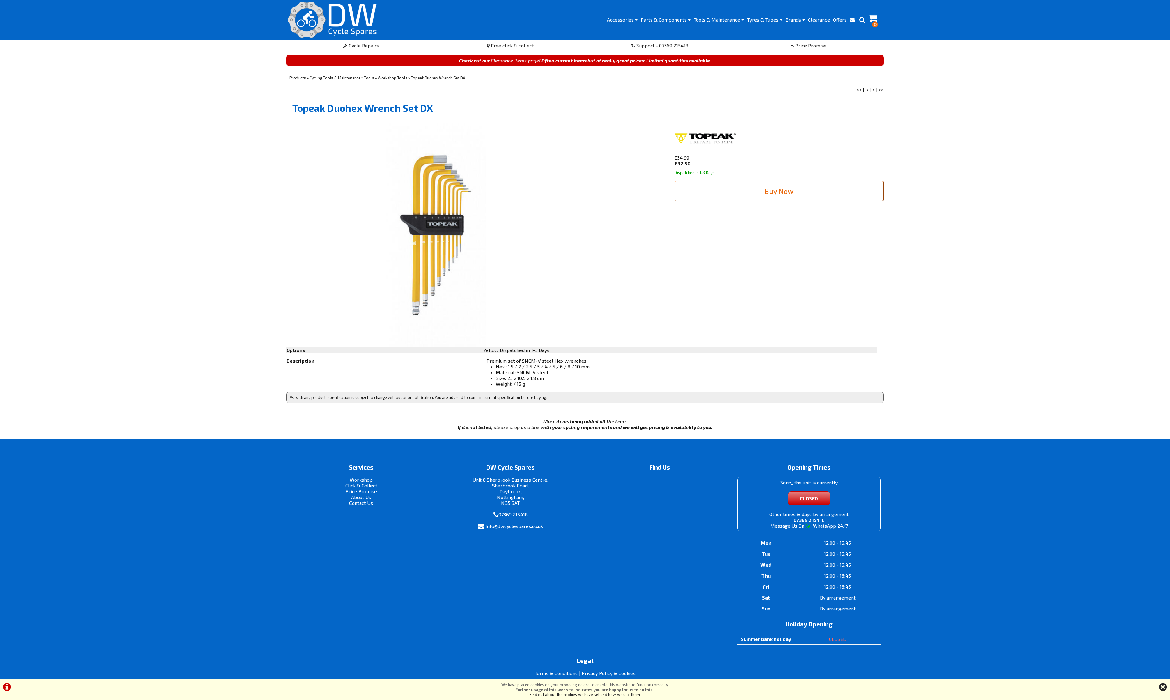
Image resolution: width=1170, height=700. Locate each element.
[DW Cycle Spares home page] (332, 20)
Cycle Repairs (363, 45)
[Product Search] (862, 20)
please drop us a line (517, 427)
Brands (793, 20)
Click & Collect (361, 485)
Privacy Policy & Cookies (609, 673)
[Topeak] (705, 152)
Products (297, 78)
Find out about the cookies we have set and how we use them (585, 694)
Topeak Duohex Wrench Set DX (438, 78)
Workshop (361, 480)
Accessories (621, 20)
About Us (361, 497)
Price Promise (810, 45)
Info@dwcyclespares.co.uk (514, 526)
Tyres (763, 20)
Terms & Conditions (556, 673)
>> (881, 89)
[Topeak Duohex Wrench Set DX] (435, 235)
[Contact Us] (852, 20)
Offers (840, 20)
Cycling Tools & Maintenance (335, 78)
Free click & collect (512, 45)
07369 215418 (513, 514)
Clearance (819, 20)
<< (859, 89)
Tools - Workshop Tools (385, 78)
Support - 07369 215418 (661, 45)
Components (664, 20)
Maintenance (717, 20)
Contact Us (361, 503)
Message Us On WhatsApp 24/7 (809, 526)
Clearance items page (515, 60)
